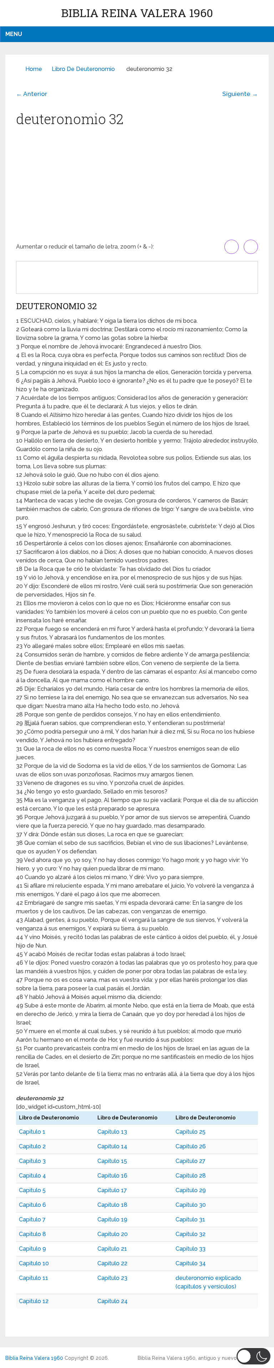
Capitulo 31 (190, 1219)
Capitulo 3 (32, 1161)
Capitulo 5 (32, 1190)
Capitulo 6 (32, 1204)
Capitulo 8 (32, 1234)
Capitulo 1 (32, 1131)
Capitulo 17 (112, 1190)
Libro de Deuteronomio (83, 69)
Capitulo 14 (112, 1146)
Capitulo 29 (191, 1190)
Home (33, 69)
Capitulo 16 (112, 1175)
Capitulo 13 (112, 1131)
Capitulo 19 (112, 1219)
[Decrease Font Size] (251, 247)
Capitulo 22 (112, 1263)
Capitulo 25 (191, 1131)
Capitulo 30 (191, 1204)
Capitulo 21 (112, 1248)
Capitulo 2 (32, 1146)
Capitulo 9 (32, 1248)
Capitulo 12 (34, 1301)
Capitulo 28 (191, 1175)
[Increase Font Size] (231, 247)
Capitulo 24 (112, 1301)
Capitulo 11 (33, 1278)
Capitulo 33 (191, 1248)
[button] (253, 1356)
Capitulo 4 (32, 1175)
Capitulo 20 (112, 1234)
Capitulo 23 (112, 1278)
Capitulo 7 (32, 1219)
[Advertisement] (137, 186)
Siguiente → (240, 93)
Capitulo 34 (191, 1263)
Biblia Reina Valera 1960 (137, 12)
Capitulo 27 (191, 1161)
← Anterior (31, 93)
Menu (13, 34)
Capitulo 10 (34, 1263)
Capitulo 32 (191, 1234)
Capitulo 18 (112, 1204)
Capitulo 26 (191, 1146)
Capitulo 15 (112, 1161)
